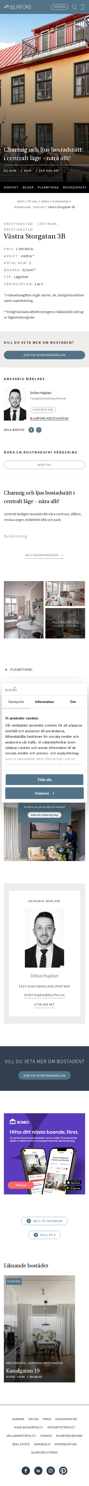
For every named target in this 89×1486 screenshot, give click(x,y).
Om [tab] (73, 702)
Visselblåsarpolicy (28, 1427)
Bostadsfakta (74, 187)
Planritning (48, 187)
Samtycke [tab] (16, 702)
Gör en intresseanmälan (44, 355)
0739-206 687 (44, 1004)
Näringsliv (42, 1444)
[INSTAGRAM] (51, 1471)
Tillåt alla (44, 779)
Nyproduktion (66, 1444)
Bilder (28, 187)
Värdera (59, 6)
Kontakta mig (43, 409)
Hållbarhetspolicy (21, 1436)
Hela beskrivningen (41, 555)
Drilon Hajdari (44, 976)
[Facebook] (31, 429)
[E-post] (39, 429)
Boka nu (44, 465)
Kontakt (11, 187)
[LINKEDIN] (38, 1471)
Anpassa (42, 793)
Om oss (33, 1419)
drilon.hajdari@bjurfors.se (44, 995)
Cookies (46, 1436)
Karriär (18, 1419)
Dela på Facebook (48, 1221)
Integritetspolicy (61, 1427)
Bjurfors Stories (44, 1452)
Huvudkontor (66, 1419)
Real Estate (21, 1444)
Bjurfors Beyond (69, 1436)
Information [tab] (44, 702)
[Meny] (83, 7)
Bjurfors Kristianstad (49, 418)
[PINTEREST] (63, 1471)
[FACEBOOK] (26, 1471)
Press (47, 1419)
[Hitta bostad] (74, 7)
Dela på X (47, 1235)
